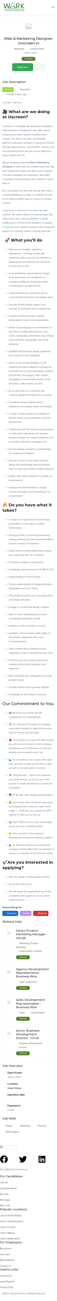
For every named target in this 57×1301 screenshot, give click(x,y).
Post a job (5, 1254)
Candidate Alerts (8, 1188)
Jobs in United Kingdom (11, 1221)
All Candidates (7, 1260)
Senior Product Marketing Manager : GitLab (31, 934)
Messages (5, 1200)
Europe (22, 1047)
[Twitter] (23, 1159)
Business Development (30, 1043)
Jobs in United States (10, 1215)
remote (42, 1126)
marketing (25, 1126)
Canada (38, 951)
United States (37, 49)
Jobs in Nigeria (7, 1233)
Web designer (12, 1132)
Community (6, 1275)
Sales (22, 982)
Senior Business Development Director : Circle (27, 1034)
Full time (28, 59)
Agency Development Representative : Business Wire (32, 972)
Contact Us (5, 1266)
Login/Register (7, 1281)
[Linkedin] (42, 1159)
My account (6, 1248)
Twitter (26, 913)
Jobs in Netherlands (10, 1238)
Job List (4, 1182)
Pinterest (42, 913)
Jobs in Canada (7, 1227)
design (9, 1126)
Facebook (11, 913)
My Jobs (4, 1194)
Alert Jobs (5, 1205)
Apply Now (22, 67)
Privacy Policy (7, 1287)
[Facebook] (4, 1159)
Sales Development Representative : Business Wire (30, 1003)
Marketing (19, 49)
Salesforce (31, 982)
